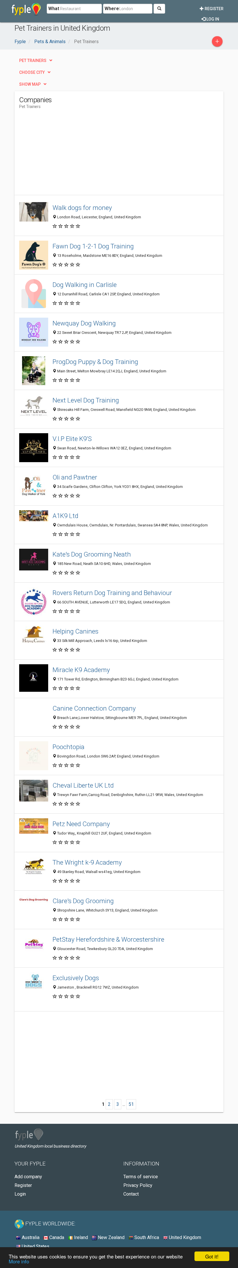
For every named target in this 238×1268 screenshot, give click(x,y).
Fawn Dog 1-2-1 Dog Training (93, 246)
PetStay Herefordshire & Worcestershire (108, 939)
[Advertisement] (68, 154)
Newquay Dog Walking (84, 323)
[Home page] (26, 8)
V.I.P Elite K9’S (72, 438)
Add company (28, 1176)
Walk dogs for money (82, 207)
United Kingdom (184, 1237)
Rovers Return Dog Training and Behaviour (112, 593)
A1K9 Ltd (65, 515)
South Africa (146, 1237)
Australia (30, 1237)
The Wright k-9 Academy (87, 862)
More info (19, 1261)
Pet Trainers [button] (32, 60)
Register (213, 8)
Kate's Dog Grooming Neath (92, 554)
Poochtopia (68, 747)
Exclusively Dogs (76, 978)
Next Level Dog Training (86, 400)
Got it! (212, 1256)
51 (131, 1104)
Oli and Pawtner (75, 477)
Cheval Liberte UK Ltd (83, 785)
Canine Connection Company (94, 708)
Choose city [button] (32, 72)
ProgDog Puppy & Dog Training (95, 361)
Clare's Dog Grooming (83, 901)
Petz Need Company (81, 824)
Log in (212, 19)
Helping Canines (75, 631)
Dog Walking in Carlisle (85, 284)
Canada (56, 1237)
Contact (131, 1194)
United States (35, 1246)
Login (20, 1194)
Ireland (80, 1237)
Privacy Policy (137, 1185)
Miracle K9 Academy (81, 670)
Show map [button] (30, 84)
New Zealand (111, 1237)
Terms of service (140, 1176)
